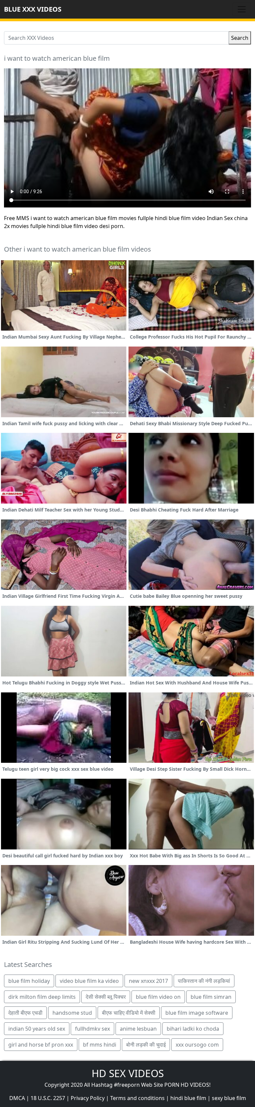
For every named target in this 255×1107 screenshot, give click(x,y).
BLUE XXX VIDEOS (32, 9)
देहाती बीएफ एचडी (25, 1012)
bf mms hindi (99, 1044)
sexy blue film (229, 1098)
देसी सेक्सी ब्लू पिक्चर (106, 996)
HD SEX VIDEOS (128, 1073)
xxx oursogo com (197, 1044)
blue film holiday (29, 981)
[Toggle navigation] (241, 9)
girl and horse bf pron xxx (40, 1044)
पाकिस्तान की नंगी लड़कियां (204, 981)
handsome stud (72, 1012)
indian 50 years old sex (36, 1028)
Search (239, 37)
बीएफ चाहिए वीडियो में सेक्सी (128, 1012)
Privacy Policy (88, 1098)
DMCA (17, 1098)
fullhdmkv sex (92, 1028)
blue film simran (211, 996)
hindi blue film (188, 1098)
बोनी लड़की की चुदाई (146, 1044)
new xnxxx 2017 (148, 981)
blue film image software (196, 1012)
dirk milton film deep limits (42, 996)
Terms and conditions (137, 1098)
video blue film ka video (89, 981)
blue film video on (158, 996)
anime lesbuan (138, 1028)
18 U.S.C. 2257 (48, 1098)
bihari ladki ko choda (193, 1028)
